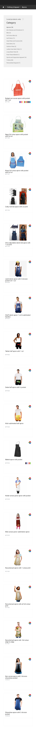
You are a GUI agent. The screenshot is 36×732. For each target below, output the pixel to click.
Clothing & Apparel (13, 7)
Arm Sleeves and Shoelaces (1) (15, 30)
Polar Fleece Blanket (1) (13, 54)
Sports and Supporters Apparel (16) (16, 57)
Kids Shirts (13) (11, 43)
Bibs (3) (9, 32)
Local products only (14, 19)
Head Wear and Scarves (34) (14, 41)
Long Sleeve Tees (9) (12, 52)
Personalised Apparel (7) (13, 63)
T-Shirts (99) (10, 60)
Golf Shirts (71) (11, 38)
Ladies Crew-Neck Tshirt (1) (14, 49)
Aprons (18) (10, 27)
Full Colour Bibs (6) (12, 35)
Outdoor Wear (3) (11, 46)
